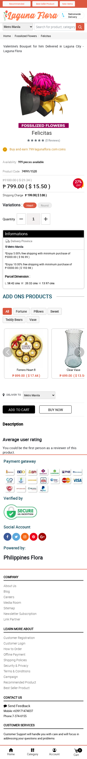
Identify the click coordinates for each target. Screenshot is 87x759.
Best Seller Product (45, 3)
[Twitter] (16, 537)
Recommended (16, 3)
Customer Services (19, 725)
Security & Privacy (16, 665)
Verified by (13, 498)
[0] (76, 750)
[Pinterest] (33, 537)
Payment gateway (20, 461)
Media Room (12, 602)
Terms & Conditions (17, 671)
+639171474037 (23, 711)
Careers (9, 597)
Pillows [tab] (39, 311)
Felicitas (46, 36)
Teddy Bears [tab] (14, 319)
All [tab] (7, 311)
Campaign (11, 677)
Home (7, 36)
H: (46, 283)
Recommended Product (20, 682)
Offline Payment (14, 654)
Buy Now (55, 409)
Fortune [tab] (21, 311)
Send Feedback (19, 706)
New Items (67, 3)
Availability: (23, 162)
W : (29, 283)
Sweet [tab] (54, 311)
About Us (10, 586)
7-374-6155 (19, 716)
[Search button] (80, 27)
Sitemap (9, 608)
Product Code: (20, 171)
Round (45, 205)
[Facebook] (7, 537)
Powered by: (15, 547)
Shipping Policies (15, 660)
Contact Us (13, 697)
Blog (7, 591)
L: (12, 283)
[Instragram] (25, 537)
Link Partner (12, 619)
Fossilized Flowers (26, 36)
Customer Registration (19, 638)
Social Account (17, 527)
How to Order (13, 649)
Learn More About (18, 629)
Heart (30, 205)
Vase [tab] (32, 319)
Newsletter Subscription (20, 614)
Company (11, 577)
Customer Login (14, 643)
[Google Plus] (42, 537)
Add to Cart (18, 409)
